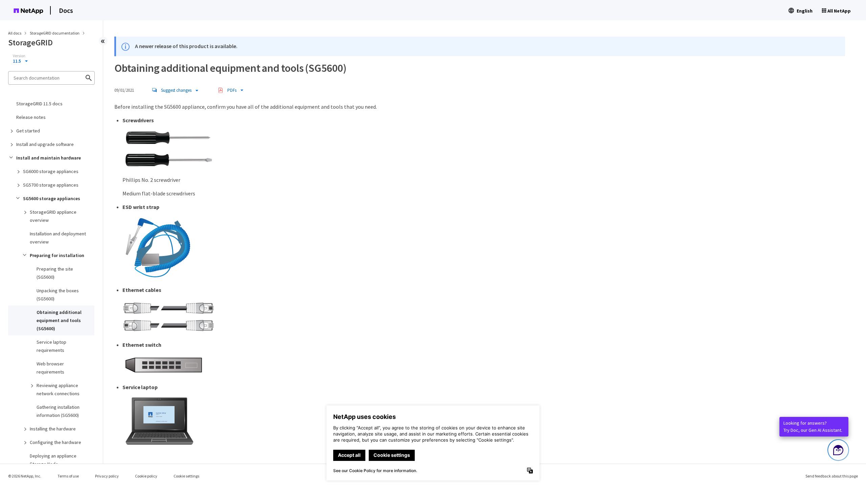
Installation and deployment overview (58, 238)
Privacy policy (107, 476)
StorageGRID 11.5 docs (39, 104)
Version (19, 56)
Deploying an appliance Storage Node (53, 460)
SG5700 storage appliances (50, 185)
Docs (66, 10)
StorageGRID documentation (55, 33)
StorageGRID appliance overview (53, 216)
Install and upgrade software (45, 144)
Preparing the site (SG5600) (55, 273)
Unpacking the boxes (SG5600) (58, 295)
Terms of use (68, 476)
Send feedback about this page (831, 476)
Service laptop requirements (51, 346)
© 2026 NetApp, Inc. (24, 476)
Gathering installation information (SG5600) (58, 411)
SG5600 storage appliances (51, 198)
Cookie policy (146, 476)
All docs (14, 33)
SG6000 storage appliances (50, 171)
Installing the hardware (53, 429)
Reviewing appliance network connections (58, 389)
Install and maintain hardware (48, 158)
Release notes (31, 117)
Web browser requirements (50, 368)
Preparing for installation (57, 255)
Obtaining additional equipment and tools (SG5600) (59, 320)
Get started (28, 131)
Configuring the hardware (55, 442)
